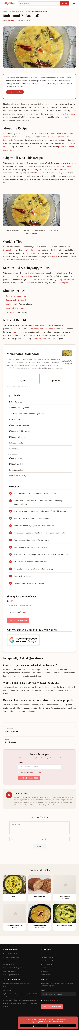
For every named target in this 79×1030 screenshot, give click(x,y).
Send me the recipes (18, 620)
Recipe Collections (47, 957)
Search (64, 3)
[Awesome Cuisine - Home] (9, 3)
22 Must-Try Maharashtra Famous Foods (16, 983)
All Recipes (44, 954)
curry (54, 256)
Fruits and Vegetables (16, 12)
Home (5, 12)
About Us (43, 968)
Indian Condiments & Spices (12, 968)
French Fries (7, 990)
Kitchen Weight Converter (11, 957)
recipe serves (12, 273)
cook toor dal (15, 687)
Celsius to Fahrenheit (10, 954)
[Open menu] (74, 3)
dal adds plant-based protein (43, 329)
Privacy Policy (25, 612)
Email (9, 601)
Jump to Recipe (16, 92)
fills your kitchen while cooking (49, 173)
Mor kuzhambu (12, 304)
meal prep (64, 283)
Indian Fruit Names (9, 971)
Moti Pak (6, 987)
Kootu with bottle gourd (16, 300)
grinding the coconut (32, 250)
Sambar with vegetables (16, 296)
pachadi (6, 279)
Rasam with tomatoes (15, 308)
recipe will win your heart (17, 163)
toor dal (32, 253)
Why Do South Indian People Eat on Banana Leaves (19, 1000)
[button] (63, 361)
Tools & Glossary (46, 964)
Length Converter (8, 964)
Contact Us (44, 971)
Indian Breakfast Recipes (49, 961)
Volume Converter (9, 961)
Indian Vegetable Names (11, 975)
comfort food (40, 338)
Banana (27, 12)
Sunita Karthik (10, 20)
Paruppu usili (11, 312)
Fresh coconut (18, 332)
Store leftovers (40, 279)
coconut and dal (65, 166)
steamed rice (26, 276)
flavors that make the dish (23, 260)
